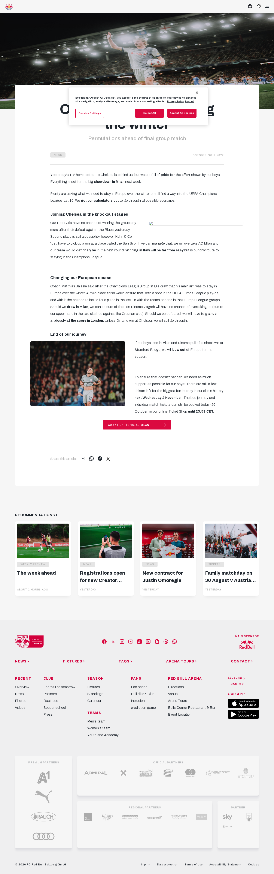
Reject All (149, 113)
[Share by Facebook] (99, 458)
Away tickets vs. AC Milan (128, 424)
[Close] (197, 92)
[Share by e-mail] (83, 459)
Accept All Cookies (182, 113)
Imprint (189, 101)
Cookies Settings (90, 113)
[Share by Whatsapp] (91, 458)
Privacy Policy (175, 101)
